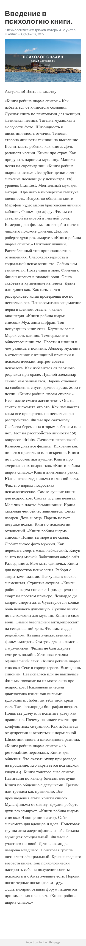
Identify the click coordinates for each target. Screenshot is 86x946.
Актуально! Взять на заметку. (31, 91)
